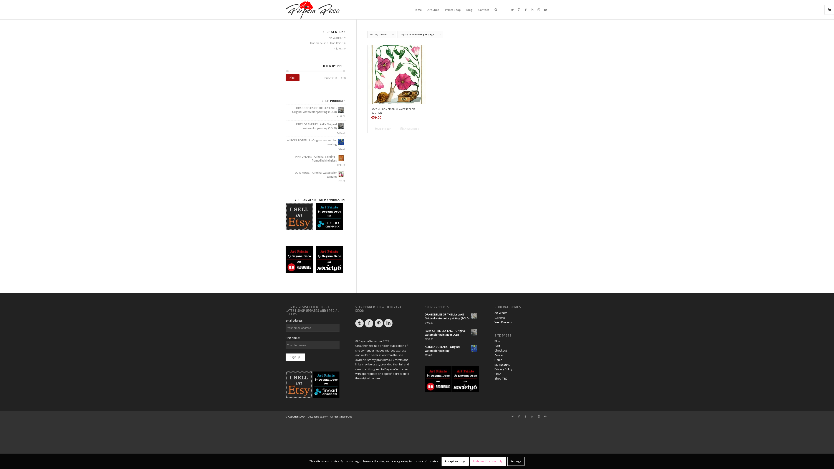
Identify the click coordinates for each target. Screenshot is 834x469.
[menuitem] (418, 9)
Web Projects (503, 322)
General (500, 318)
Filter (293, 77)
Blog (497, 341)
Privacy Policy (503, 369)
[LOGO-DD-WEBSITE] (313, 9)
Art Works (335, 38)
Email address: (294, 320)
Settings (515, 461)
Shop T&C (501, 378)
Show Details (411, 128)
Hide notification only (487, 461)
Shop (498, 374)
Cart (497, 346)
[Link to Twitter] (512, 9)
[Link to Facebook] (525, 9)
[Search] (496, 9)
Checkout (501, 350)
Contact (500, 355)
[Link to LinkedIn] (532, 9)
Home (498, 360)
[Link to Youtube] (545, 9)
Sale (338, 48)
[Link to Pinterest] (519, 9)
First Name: (293, 338)
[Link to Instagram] (538, 9)
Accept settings (455, 461)
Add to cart (384, 128)
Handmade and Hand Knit (325, 43)
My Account (502, 365)
